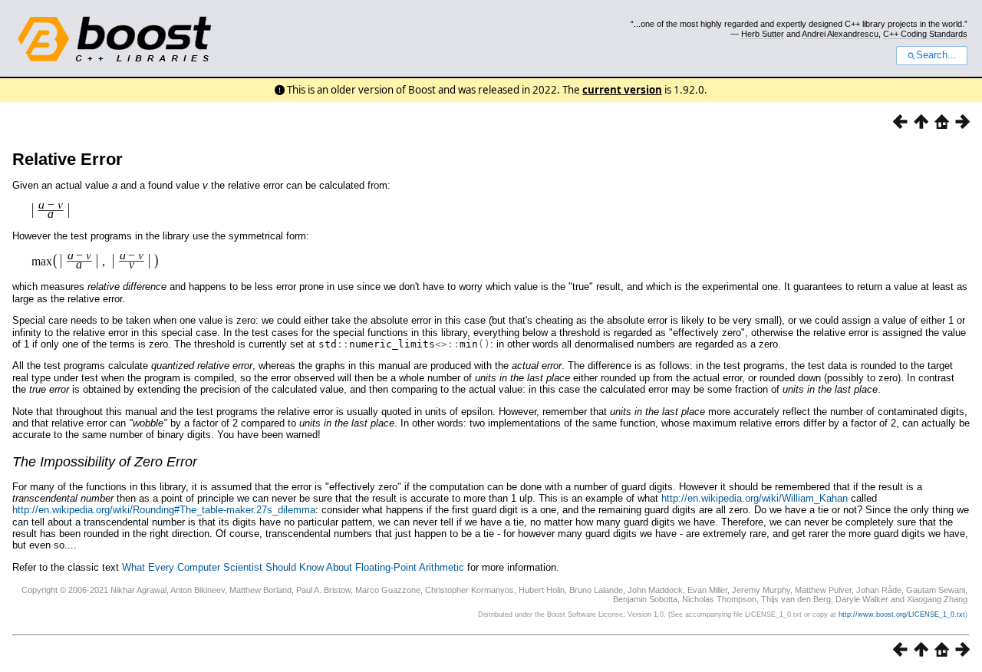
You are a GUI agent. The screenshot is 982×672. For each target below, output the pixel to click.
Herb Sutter (762, 33)
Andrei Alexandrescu (840, 33)
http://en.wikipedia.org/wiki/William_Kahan (754, 498)
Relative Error (67, 159)
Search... (936, 55)
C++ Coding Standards (925, 33)
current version (622, 90)
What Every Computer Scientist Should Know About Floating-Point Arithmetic (293, 567)
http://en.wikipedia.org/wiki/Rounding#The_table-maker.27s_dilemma (163, 510)
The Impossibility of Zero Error (104, 461)
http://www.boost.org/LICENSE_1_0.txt (902, 614)
